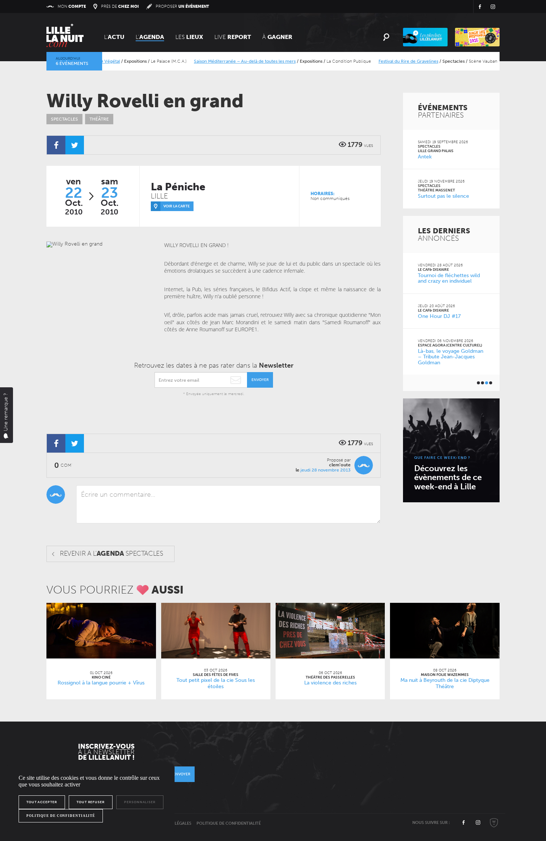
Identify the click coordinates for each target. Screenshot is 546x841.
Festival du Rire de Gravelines (395, 61)
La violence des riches (330, 683)
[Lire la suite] (101, 630)
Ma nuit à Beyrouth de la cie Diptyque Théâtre (445, 683)
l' (150, 36)
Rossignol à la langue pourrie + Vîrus (101, 683)
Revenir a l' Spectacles (111, 553)
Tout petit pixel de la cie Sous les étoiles (215, 683)
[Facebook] (56, 145)
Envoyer (260, 380)
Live (232, 36)
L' (114, 36)
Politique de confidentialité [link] (60, 816)
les (189, 36)
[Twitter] (74, 145)
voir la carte (176, 206)
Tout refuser (91, 802)
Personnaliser (140, 802)
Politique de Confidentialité (228, 823)
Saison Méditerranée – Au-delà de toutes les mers (231, 61)
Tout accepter (41, 802)
